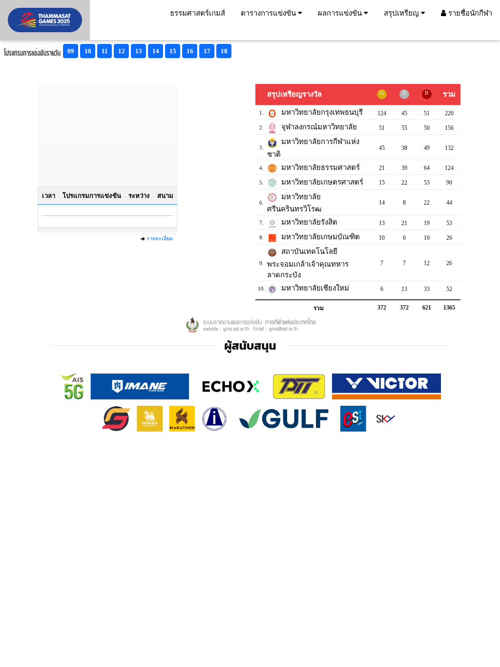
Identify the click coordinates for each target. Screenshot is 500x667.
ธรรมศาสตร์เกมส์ (197, 13)
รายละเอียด (159, 238)
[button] (70, 51)
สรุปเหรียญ (402, 13)
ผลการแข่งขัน (341, 13)
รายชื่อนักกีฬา (469, 13)
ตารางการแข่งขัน (269, 13)
